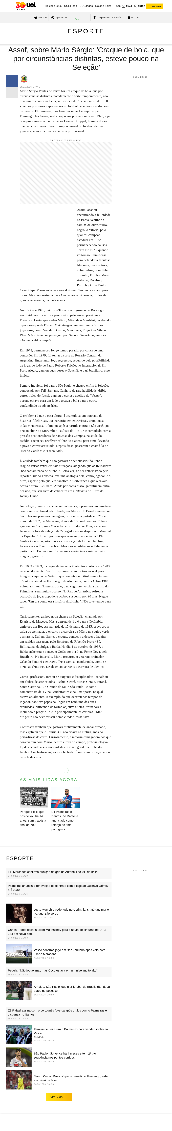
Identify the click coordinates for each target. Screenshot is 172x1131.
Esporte (86, 31)
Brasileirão (116, 17)
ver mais (56, 1097)
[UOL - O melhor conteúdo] (25, 6)
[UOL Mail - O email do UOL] (127, 6)
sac (118, 6)
